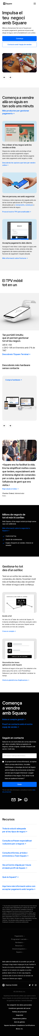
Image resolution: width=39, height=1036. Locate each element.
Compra (12, 380)
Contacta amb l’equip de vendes (20, 44)
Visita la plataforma (15, 680)
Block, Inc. (19, 1029)
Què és (9, 877)
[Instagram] (36, 985)
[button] (4, 77)
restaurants (19, 205)
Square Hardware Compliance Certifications (19, 1025)
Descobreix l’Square (15, 354)
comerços (29, 205)
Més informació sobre (14, 258)
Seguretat (19, 1015)
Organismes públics (19, 1018)
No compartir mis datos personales (19, 1005)
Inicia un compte (13, 719)
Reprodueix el (9, 489)
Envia (20, 784)
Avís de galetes (19, 1022)
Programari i (19, 939)
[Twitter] (30, 985)
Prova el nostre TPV (15, 212)
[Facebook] (33, 985)
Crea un (8, 631)
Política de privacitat (19, 1012)
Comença (19, 38)
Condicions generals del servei (19, 1008)
